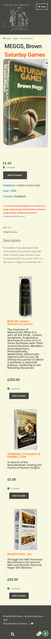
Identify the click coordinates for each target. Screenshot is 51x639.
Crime (15, 38)
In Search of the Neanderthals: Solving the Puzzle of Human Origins (24, 464)
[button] (47, 63)
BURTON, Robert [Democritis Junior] (20, 322)
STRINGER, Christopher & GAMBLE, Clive (23, 455)
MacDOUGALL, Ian (19, 554)
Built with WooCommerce (15, 623)
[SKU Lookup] (32, 623)
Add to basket (15, 175)
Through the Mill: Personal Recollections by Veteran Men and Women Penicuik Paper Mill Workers (24, 563)
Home (8, 38)
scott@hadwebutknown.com (14, 216)
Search (13, 634)
